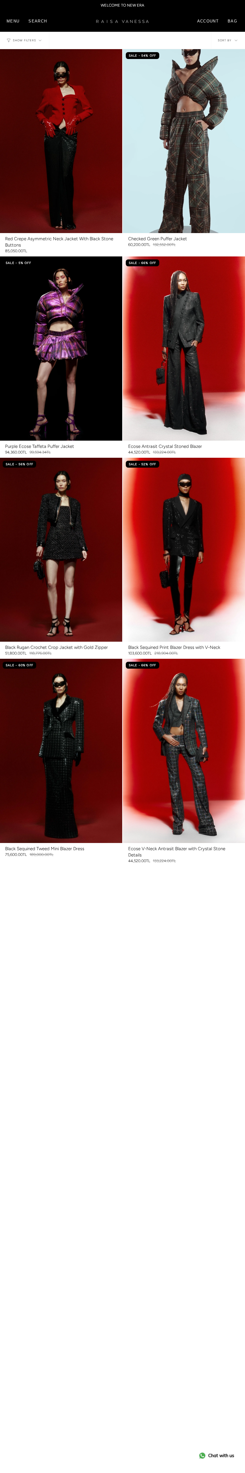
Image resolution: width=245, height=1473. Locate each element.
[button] (37, 21)
